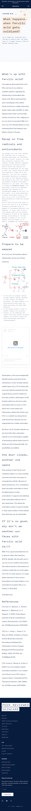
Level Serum (5, 731)
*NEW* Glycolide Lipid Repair (10, 721)
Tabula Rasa (5, 737)
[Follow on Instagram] (2, 801)
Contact (4, 751)
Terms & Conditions (7, 753)
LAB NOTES (5, 773)
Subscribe (7, 794)
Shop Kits (4, 718)
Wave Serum (5, 729)
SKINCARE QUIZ (6, 762)
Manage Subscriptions (8, 748)
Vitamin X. (5, 588)
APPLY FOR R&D (6, 767)
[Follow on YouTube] (7, 801)
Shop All (4, 715)
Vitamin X (4, 734)
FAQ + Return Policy (7, 745)
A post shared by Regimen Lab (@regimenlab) (15, 364)
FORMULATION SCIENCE (8, 764)
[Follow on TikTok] (11, 801)
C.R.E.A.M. (4, 726)
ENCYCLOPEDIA (6, 770)
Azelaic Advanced (6, 723)
